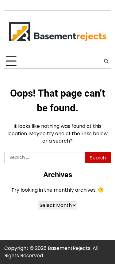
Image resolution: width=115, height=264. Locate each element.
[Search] (106, 61)
